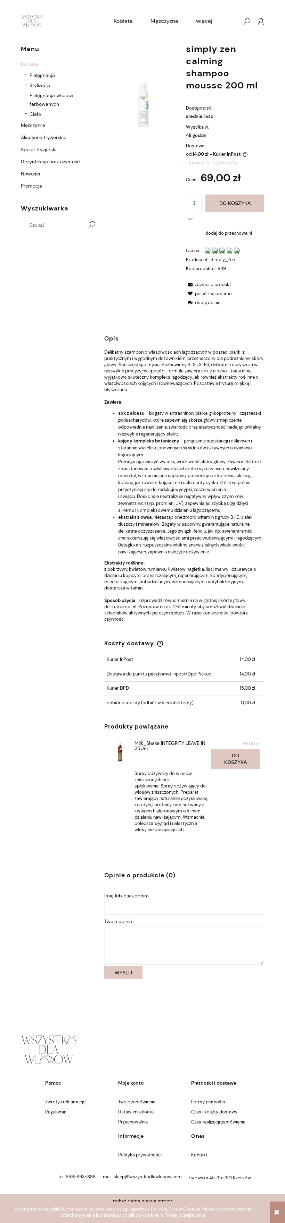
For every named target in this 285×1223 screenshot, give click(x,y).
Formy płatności (208, 1102)
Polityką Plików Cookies (175, 1209)
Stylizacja (40, 85)
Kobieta (30, 64)
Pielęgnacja (42, 75)
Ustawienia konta (136, 1112)
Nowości (30, 174)
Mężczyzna (33, 125)
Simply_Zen (223, 259)
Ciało (35, 114)
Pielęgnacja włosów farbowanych (51, 99)
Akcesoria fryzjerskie (43, 137)
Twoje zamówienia (136, 1102)
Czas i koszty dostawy (214, 1112)
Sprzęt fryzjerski (38, 149)
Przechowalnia (133, 1122)
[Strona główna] (32, 21)
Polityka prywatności (140, 1155)
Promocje (31, 186)
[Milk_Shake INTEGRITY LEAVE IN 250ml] (120, 752)
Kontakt (199, 1155)
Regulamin (55, 1112)
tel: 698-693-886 (77, 1177)
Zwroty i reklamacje (65, 1102)
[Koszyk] (232, 21)
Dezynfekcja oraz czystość (50, 161)
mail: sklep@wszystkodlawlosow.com (142, 1177)
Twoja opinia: (118, 921)
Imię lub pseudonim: (127, 896)
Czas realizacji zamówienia (218, 1122)
